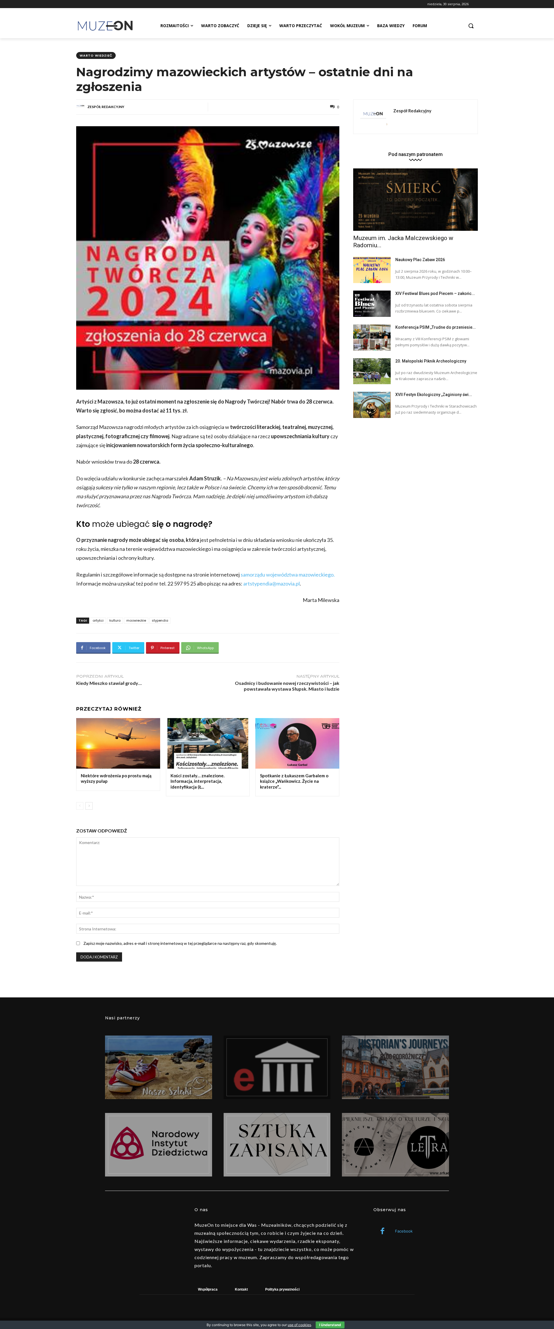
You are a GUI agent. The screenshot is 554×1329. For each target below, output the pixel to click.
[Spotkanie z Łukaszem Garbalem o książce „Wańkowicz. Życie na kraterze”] (297, 743)
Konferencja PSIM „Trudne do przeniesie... (435, 327)
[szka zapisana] (277, 1144)
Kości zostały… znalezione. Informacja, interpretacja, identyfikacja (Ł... (197, 781)
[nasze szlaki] (158, 1067)
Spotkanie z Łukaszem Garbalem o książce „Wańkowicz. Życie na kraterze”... (294, 781)
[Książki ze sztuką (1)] (395, 1144)
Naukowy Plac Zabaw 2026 (420, 259)
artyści (98, 620)
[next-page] (89, 806)
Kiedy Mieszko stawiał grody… (109, 683)
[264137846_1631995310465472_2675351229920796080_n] (395, 1067)
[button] (471, 26)
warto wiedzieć (96, 55)
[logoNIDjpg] (158, 1144)
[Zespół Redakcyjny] (81, 107)
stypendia (160, 620)
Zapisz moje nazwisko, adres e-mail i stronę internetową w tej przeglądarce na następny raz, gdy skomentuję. (180, 943)
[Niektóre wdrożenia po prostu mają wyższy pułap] (118, 743)
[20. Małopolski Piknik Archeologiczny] (372, 371)
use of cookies (299, 1325)
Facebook (404, 1231)
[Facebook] (382, 1231)
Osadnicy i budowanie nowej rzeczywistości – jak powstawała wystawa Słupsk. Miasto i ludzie (287, 686)
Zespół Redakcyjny (105, 107)
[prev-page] (79, 806)
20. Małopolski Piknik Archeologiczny (430, 361)
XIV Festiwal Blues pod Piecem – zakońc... (435, 293)
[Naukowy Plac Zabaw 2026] (372, 270)
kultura (115, 620)
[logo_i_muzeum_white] (277, 1067)
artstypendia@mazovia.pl (271, 583)
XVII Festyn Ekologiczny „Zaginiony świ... (433, 394)
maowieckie (136, 620)
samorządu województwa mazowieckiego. (288, 574)
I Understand (330, 1325)
